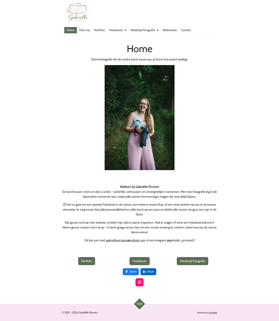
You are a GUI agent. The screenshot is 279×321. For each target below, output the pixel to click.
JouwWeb (212, 312)
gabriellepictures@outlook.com (125, 240)
